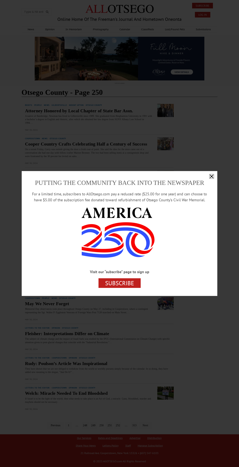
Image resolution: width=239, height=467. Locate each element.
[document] (119, 233)
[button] (211, 176)
